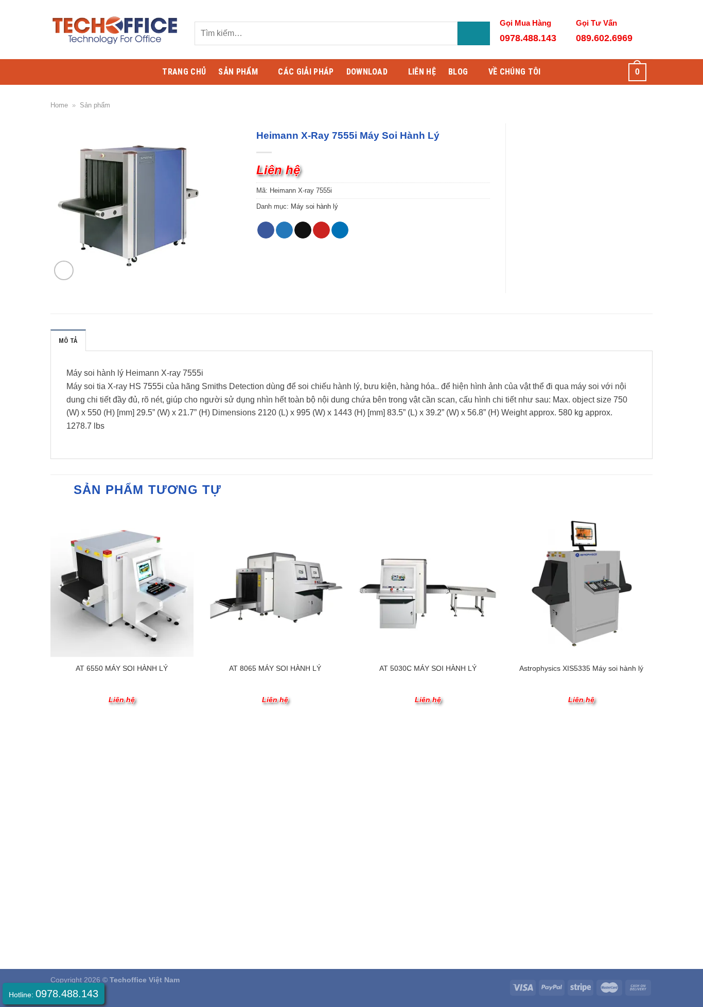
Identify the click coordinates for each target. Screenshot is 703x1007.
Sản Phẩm (238, 72)
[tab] (68, 340)
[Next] (652, 616)
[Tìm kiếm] (473, 34)
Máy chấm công (231, 767)
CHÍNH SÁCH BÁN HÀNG (109, 846)
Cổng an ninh (355, 793)
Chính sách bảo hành (85, 906)
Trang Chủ (184, 72)
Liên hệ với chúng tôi (84, 806)
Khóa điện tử (226, 806)
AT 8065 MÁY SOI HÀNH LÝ (275, 668)
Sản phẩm (95, 105)
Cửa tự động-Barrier (366, 767)
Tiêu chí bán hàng (79, 780)
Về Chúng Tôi (514, 72)
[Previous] (51, 616)
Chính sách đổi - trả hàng (91, 879)
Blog (458, 72)
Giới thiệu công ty (79, 767)
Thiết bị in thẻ (355, 806)
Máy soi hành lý (314, 206)
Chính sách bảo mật (83, 892)
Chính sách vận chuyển (88, 866)
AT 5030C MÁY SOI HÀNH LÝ (428, 668)
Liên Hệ (422, 72)
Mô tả (68, 340)
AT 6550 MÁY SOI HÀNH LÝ (122, 668)
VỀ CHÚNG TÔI (86, 746)
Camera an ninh (359, 780)
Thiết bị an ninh (230, 793)
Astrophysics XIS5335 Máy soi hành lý (581, 668)
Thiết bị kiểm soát (233, 780)
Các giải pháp (305, 72)
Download (367, 72)
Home (59, 105)
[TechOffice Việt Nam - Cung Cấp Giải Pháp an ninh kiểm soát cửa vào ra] (114, 29)
